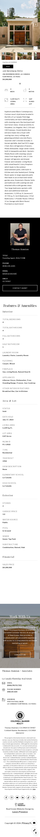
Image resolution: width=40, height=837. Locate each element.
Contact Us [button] (20, 655)
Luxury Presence (20, 812)
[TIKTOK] (28, 797)
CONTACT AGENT (20, 288)
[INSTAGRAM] (12, 797)
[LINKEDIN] (23, 797)
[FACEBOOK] (6, 797)
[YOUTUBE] (17, 797)
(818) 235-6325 (9, 266)
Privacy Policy (28, 823)
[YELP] (34, 797)
